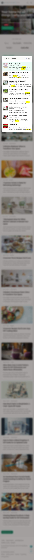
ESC (29, 58)
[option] (17, 66)
